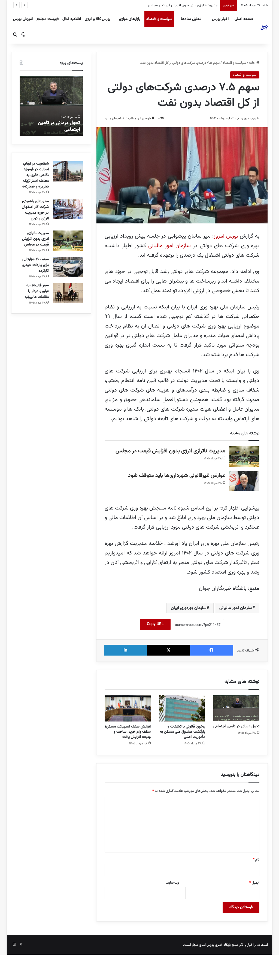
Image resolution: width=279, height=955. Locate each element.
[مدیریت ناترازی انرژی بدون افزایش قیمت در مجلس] (244, 456)
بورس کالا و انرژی (97, 19)
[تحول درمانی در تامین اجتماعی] (236, 708)
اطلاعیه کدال (71, 19)
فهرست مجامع (48, 19)
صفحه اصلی (244, 19)
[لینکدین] (125, 650)
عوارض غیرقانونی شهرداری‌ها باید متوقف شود (176, 475)
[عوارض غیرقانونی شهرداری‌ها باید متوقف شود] (244, 481)
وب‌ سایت (172, 883)
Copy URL (155, 624)
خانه (252, 63)
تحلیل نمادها (191, 19)
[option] (51, 106)
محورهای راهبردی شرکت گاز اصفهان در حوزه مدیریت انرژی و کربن (35, 210)
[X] (168, 650)
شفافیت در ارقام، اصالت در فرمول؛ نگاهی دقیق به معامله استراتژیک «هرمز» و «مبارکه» (35, 175)
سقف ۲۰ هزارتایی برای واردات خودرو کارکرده (186, 5)
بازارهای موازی (129, 19)
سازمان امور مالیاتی (169, 245)
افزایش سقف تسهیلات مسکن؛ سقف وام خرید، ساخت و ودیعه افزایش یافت (128, 732)
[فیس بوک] (211, 650)
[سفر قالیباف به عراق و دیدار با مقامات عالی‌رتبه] (68, 293)
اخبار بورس (220, 19)
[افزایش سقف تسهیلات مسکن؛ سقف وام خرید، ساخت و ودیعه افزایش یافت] (128, 708)
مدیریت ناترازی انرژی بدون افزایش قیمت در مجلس (170, 451)
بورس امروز (226, 236)
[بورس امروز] (264, 27)
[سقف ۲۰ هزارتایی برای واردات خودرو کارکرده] (68, 267)
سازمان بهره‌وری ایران (189, 608)
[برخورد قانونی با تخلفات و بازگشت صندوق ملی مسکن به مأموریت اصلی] (182, 708)
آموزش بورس (23, 19)
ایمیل (254, 883)
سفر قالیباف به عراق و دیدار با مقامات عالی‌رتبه (37, 291)
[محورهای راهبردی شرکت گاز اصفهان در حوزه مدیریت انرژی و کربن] (68, 209)
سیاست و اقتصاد (159, 19)
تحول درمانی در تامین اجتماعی (236, 726)
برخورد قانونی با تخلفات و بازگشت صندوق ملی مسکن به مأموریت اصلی (182, 732)
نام (256, 859)
